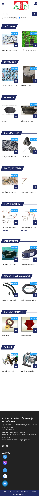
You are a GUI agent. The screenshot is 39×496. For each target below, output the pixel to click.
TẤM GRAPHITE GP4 (27, 121)
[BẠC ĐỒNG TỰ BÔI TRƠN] (10, 181)
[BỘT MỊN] (10, 110)
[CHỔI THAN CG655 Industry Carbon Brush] (10, 39)
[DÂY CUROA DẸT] (29, 74)
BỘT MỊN (4, 121)
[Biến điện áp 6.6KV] (29, 324)
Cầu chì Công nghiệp (27, 371)
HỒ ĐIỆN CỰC (25, 157)
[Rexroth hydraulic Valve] (29, 253)
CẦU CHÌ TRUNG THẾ (8, 371)
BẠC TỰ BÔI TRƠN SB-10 (28, 192)
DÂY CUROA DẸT (26, 86)
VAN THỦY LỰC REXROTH (9, 264)
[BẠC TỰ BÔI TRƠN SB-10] (29, 181)
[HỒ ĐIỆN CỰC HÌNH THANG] (10, 145)
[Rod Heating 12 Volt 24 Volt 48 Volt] (29, 216)
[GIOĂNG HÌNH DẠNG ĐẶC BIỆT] (10, 289)
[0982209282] (5, 457)
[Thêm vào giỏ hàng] (16, 45)
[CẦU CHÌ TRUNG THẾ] (10, 360)
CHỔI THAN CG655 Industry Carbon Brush (14, 50)
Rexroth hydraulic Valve (28, 264)
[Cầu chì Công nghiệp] (29, 360)
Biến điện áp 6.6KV (26, 335)
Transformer (5, 335)
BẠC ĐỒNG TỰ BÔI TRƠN (9, 192)
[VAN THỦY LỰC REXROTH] (10, 253)
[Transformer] (10, 324)
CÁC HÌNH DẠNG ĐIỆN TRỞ (10, 227)
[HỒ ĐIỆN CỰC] (29, 145)
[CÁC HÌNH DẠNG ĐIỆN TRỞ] (10, 216)
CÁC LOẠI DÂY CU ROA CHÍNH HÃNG (13, 86)
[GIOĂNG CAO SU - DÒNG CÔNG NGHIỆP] (29, 289)
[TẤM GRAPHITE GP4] (29, 110)
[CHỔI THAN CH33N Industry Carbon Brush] (29, 39)
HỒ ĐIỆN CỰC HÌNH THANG (10, 157)
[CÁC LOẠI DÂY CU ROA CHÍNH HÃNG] (10, 74)
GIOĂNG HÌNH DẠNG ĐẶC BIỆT (11, 300)
